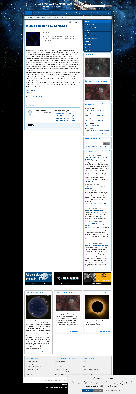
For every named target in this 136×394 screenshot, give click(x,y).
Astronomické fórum (60, 374)
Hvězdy (87, 30)
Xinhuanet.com (91, 181)
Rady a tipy (58, 366)
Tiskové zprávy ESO (32, 369)
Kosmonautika (89, 24)
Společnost (94, 13)
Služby (78, 13)
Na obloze (54, 13)
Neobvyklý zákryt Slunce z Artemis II (97, 246)
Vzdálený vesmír (90, 36)
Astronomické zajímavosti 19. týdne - (65, 118)
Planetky (85, 366)
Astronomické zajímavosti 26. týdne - (65, 115)
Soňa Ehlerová (98, 185)
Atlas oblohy (29, 92)
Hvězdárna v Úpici (37, 96)
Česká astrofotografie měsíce (96, 81)
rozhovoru (100, 216)
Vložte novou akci (106, 103)
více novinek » (105, 269)
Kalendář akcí (90, 104)
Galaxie (85, 364)
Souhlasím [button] (87, 390)
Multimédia (88, 41)
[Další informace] (38, 307)
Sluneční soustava (90, 27)
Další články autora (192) (62, 110)
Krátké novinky (90, 152)
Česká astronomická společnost (38, 380)
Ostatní (87, 47)
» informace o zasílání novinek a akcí (95, 146)
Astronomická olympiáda (34, 366)
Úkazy (43, 17)
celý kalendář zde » (104, 134)
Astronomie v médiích (61, 369)
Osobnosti (88, 44)
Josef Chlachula (98, 208)
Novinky (37, 13)
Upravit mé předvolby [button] (113, 390)
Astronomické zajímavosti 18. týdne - (65, 120)
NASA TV (29, 374)
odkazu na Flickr (105, 262)
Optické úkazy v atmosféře (90, 369)
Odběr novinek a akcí (92, 139)
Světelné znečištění (91, 39)
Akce (45, 13)
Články (28, 13)
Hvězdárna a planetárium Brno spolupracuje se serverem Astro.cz (66, 380)
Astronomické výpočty (61, 364)
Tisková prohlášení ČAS (33, 361)
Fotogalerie (67, 13)
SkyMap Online (46, 40)
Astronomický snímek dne (94, 54)
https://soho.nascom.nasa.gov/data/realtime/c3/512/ (100, 240)
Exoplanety (88, 33)
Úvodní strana (30, 17)
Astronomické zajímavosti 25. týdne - (65, 117)
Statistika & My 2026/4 (99, 212)
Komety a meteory (88, 374)
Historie (87, 50)
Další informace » (45, 352)
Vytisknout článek (75, 22)
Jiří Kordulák (38, 22)
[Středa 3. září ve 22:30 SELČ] (33, 45)
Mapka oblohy (30, 90)
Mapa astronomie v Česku (62, 372)
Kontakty (106, 13)
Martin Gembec (98, 155)
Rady (85, 13)
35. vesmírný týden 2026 (34, 292)
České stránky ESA (32, 372)
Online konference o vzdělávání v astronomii (96, 187)
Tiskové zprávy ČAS (32, 364)
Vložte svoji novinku (106, 150)
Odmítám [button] (98, 390)
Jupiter (50, 62)
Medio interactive (58, 387)
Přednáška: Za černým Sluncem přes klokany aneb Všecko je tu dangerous (67, 112)
